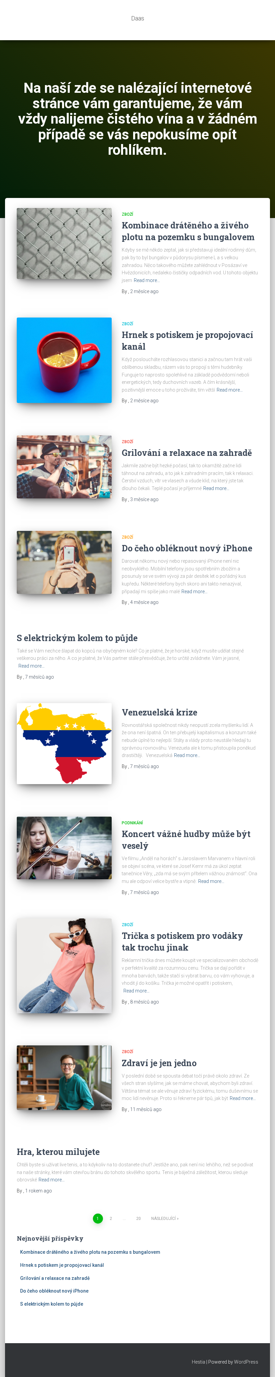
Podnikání (132, 823)
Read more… (147, 280)
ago (144, 291)
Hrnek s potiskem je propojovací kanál (62, 1265)
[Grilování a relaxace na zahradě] (64, 466)
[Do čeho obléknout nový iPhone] (64, 562)
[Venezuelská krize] (64, 743)
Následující (163, 1218)
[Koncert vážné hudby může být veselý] (64, 848)
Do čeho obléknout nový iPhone (187, 548)
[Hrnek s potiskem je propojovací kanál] (64, 360)
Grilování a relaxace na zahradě (187, 452)
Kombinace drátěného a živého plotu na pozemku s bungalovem (90, 1252)
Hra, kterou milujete (58, 1151)
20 (138, 1218)
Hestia (198, 1362)
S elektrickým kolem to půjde (77, 637)
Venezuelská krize (159, 712)
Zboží (127, 214)
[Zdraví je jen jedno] (64, 1077)
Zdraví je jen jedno (159, 1063)
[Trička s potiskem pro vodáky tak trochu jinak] (64, 965)
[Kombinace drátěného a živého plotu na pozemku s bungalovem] (64, 243)
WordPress (246, 1362)
